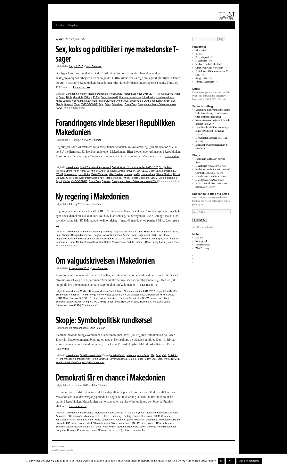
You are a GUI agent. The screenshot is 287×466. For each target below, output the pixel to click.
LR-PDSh (113, 238)
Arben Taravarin (126, 170)
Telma (97, 426)
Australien (61, 416)
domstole (78, 97)
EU (174, 170)
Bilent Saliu (155, 170)
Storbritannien (85, 426)
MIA (68, 423)
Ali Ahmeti (92, 170)
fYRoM (59, 174)
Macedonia (138, 294)
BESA (145, 170)
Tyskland (121, 426)
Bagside (73, 25)
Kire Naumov (118, 419)
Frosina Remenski (69, 294)
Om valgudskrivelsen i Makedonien (105, 261)
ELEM (96, 97)
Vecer (77, 104)
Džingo (88, 97)
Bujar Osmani (63, 235)
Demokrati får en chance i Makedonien (110, 378)
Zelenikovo (117, 104)
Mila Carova (125, 238)
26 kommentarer (90, 305)
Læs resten (81, 87)
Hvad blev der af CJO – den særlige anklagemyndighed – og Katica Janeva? (212, 131)
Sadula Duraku (135, 242)
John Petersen (94, 66)
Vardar (66, 181)
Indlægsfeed (201, 241)
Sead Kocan (156, 100)
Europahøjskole (202, 57)
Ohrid (119, 100)
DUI (103, 416)
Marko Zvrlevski (88, 100)
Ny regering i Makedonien (92, 197)
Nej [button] (230, 460)
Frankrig (126, 416)
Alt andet (199, 50)
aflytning (168, 93)
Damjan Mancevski (81, 235)
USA (80, 301)
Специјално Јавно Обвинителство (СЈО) (134, 181)
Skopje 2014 (165, 167)
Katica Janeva (63, 100)
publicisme (112, 298)
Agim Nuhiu (80, 170)
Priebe (108, 177)
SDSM (145, 100)
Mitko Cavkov (116, 174)
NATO (137, 174)
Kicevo (75, 100)
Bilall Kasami (158, 231)
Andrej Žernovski (108, 170)
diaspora (89, 416)
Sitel (173, 100)
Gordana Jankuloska (130, 97)
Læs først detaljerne (249, 460)
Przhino (117, 177)
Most (89, 423)
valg (86, 301)
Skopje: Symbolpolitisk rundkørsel (104, 320)
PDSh (85, 298)
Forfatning (173, 355)
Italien (72, 419)
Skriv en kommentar (134, 430)
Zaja (101, 104)
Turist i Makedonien (90, 355)
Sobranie (172, 177)
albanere (131, 355)
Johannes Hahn (85, 419)
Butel (158, 355)
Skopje (59, 104)
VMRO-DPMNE (89, 104)
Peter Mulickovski (94, 177)
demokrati (78, 416)
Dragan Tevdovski (102, 235)
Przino (125, 177)
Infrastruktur (148, 97)
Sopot (59, 181)
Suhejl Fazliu (159, 242)
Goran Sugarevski (140, 235)
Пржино (106, 181)
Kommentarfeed (202, 244)
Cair (164, 355)
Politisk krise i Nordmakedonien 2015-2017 (132, 93)
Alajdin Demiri (117, 355)
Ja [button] (221, 460)
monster (128, 174)
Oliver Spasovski (132, 100)
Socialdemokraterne (66, 301)
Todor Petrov (143, 358)
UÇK (154, 358)
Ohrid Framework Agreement (95, 167)
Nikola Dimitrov (164, 174)
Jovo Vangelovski (165, 97)
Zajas (108, 104)
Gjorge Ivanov (96, 294)
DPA (97, 416)
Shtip (167, 100)
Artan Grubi (143, 355)
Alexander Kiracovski (157, 412)
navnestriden (148, 174)
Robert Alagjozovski (114, 242)
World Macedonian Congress (71, 362)
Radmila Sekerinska (130, 298)
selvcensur (155, 298)
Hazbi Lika (84, 174)
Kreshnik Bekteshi (77, 238)
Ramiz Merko (76, 242)
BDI (138, 170)
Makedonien (72, 93)
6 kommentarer (96, 362)
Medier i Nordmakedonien (94, 93)
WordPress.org (202, 248)
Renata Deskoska (139, 177)
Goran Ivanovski (109, 97)
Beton (62, 97)
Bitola (69, 97)
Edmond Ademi (121, 235)
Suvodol (68, 104)
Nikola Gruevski (106, 100)
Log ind (199, 237)
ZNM (123, 301)
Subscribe (199, 219)
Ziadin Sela (114, 301)
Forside (60, 25)
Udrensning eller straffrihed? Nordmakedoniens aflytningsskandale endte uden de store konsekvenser (213, 113)
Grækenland (70, 174)
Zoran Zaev (130, 104)
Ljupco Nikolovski (97, 238)
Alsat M (168, 291)
